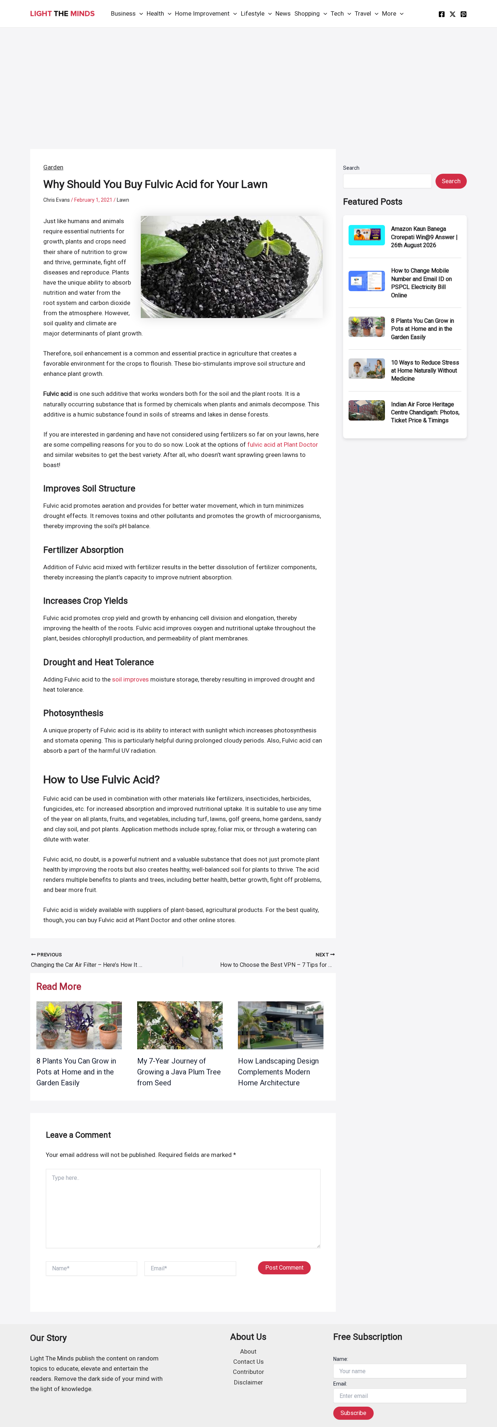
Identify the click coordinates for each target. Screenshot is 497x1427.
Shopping (307, 13)
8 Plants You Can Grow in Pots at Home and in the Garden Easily (76, 1072)
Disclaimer (248, 1382)
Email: (340, 1384)
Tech (337, 13)
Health (155, 13)
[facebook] (441, 14)
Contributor (248, 1371)
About (248, 1351)
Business (123, 13)
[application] (139, 13)
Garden (53, 167)
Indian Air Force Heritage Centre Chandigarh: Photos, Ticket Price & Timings (425, 412)
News (283, 13)
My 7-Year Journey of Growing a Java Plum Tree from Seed (179, 1072)
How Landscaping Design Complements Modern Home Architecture (278, 1072)
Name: (340, 1359)
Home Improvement (202, 13)
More (389, 13)
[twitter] (452, 14)
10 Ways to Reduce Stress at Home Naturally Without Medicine (425, 370)
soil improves (130, 679)
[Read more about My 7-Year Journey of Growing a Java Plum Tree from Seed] (180, 1025)
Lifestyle (253, 13)
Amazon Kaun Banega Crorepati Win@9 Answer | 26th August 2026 (424, 237)
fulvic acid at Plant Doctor (282, 444)
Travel (363, 13)
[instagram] (463, 14)
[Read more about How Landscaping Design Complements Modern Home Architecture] (280, 1025)
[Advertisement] (248, 82)
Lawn (123, 200)
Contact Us (248, 1361)
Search (351, 168)
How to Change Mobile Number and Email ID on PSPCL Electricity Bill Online (421, 282)
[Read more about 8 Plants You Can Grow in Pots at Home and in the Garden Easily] (79, 1025)
